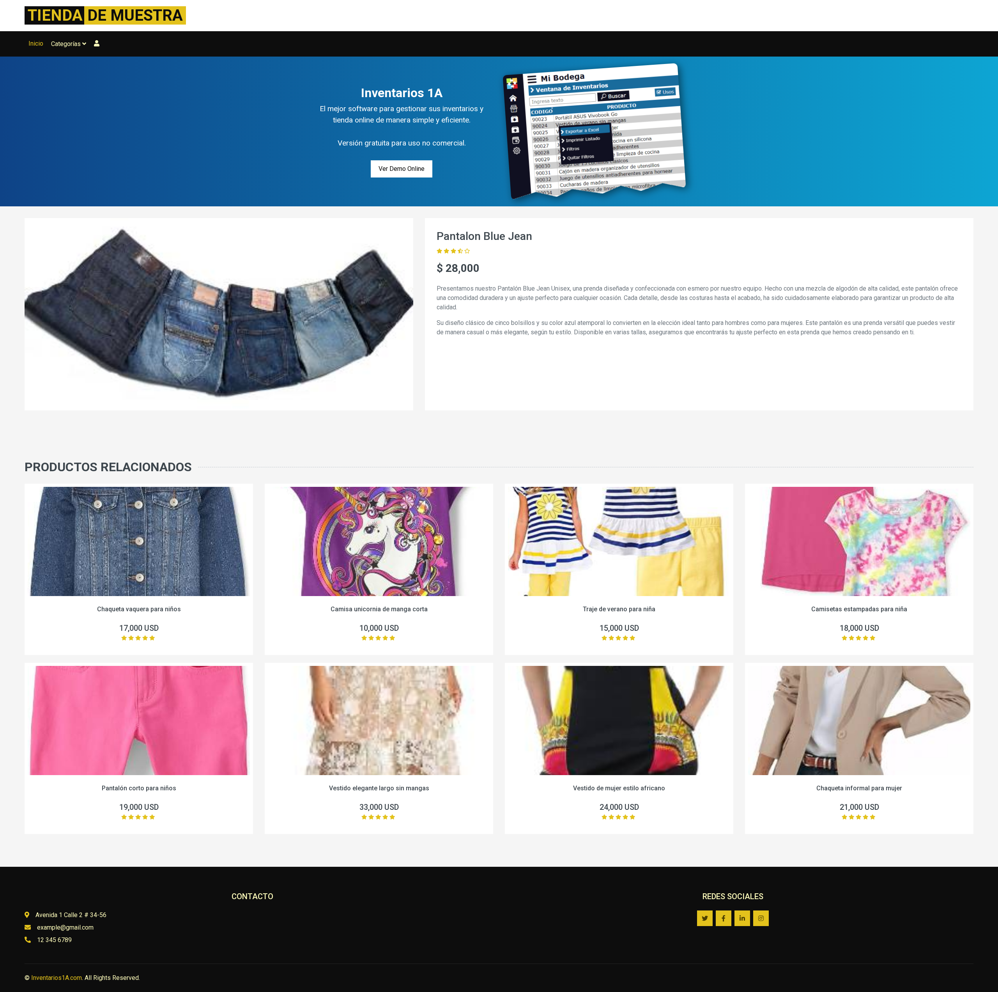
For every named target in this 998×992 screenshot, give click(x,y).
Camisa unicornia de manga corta (379, 609)
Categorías (66, 44)
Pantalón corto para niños (139, 788)
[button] (96, 43)
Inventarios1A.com (56, 977)
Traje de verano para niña (619, 609)
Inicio (35, 43)
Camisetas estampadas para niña (859, 609)
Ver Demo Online (402, 168)
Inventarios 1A (401, 92)
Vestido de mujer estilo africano (619, 788)
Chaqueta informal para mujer (859, 788)
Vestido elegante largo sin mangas (379, 788)
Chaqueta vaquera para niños (139, 609)
